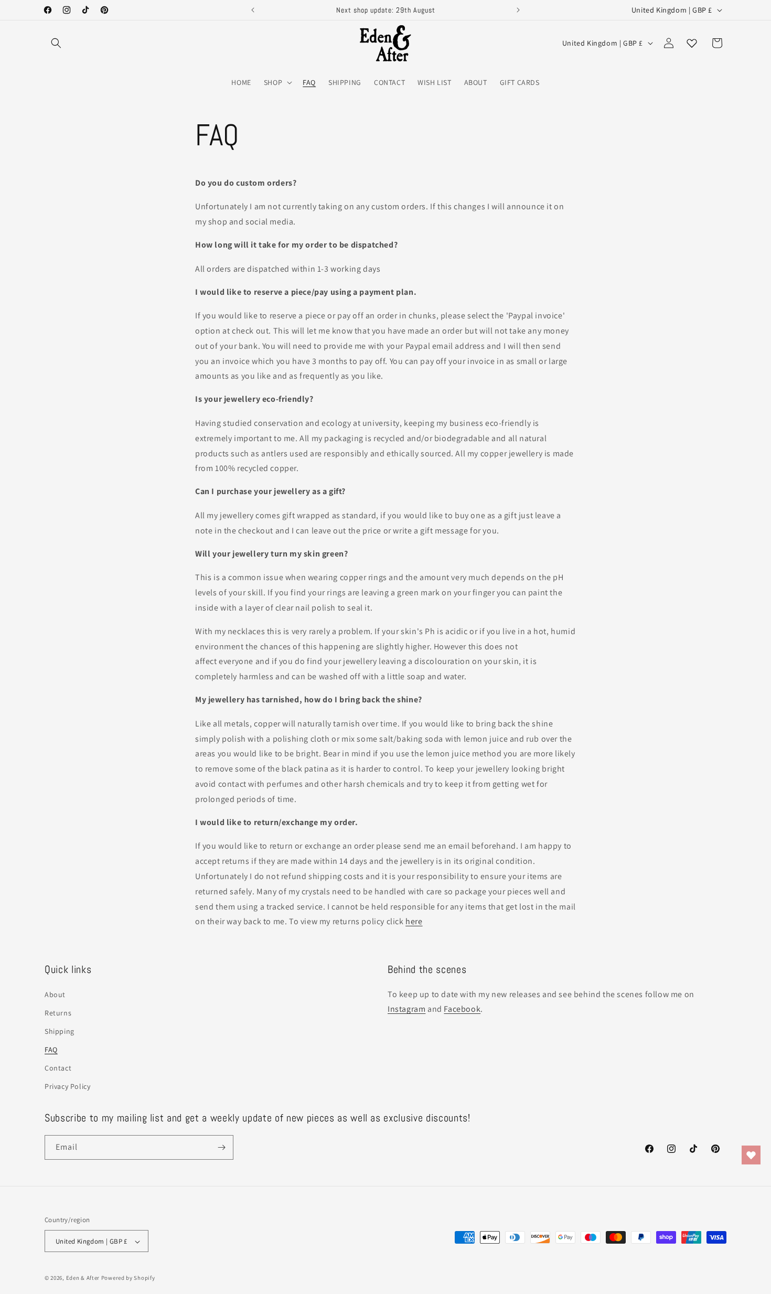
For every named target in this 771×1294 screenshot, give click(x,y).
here (413, 921)
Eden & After (83, 1278)
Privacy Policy (67, 1086)
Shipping (59, 1030)
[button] (56, 43)
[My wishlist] (691, 43)
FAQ (51, 1049)
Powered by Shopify (128, 1278)
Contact (58, 1068)
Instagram (406, 1008)
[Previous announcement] (252, 10)
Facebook (462, 1008)
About (55, 994)
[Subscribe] (221, 1147)
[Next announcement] (518, 10)
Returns (58, 1012)
